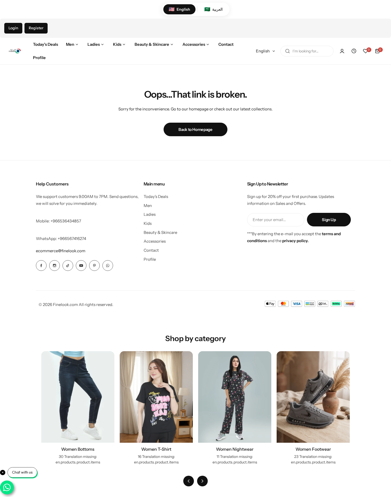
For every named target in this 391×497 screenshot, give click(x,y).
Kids (148, 223)
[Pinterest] (94, 265)
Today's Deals (156, 196)
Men (148, 205)
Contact (151, 250)
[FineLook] (14, 51)
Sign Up (329, 219)
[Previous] (188, 481)
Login (13, 28)
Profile (150, 259)
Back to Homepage (195, 129)
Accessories (155, 241)
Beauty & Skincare (160, 232)
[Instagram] (54, 265)
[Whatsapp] (107, 265)
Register (36, 28)
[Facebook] (41, 265)
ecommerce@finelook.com (60, 250)
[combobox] (307, 51)
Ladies (150, 214)
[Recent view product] (354, 51)
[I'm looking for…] (287, 51)
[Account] (342, 51)
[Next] (202, 481)
